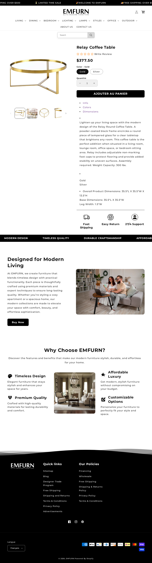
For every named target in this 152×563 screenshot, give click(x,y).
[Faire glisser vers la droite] (66, 113)
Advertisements (52, 511)
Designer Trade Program (52, 483)
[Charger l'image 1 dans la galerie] (20, 113)
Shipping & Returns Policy (91, 488)
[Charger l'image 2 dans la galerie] (32, 113)
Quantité (81, 78)
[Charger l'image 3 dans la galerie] (44, 113)
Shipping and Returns (56, 495)
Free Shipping (51, 490)
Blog (46, 476)
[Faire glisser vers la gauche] (10, 113)
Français (15, 548)
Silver (96, 71)
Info (85, 103)
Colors (87, 107)
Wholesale (85, 476)
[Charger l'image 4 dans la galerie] (56, 113)
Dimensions (91, 111)
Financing (85, 471)
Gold (82, 71)
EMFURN (70, 559)
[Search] (90, 35)
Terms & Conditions (55, 501)
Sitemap (48, 471)
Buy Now (18, 322)
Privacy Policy (51, 506)
